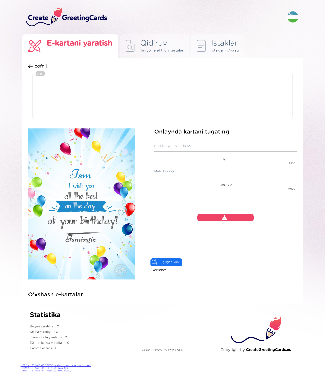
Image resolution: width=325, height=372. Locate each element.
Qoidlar (146, 350)
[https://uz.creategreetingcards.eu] (153, 17)
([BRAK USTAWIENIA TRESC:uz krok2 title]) (45, 368)
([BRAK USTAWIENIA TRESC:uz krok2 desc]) (46, 371)
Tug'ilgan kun (169, 262)
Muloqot (157, 350)
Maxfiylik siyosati (173, 350)
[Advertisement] (162, 96)
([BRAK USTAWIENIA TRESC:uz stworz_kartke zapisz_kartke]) (56, 365)
